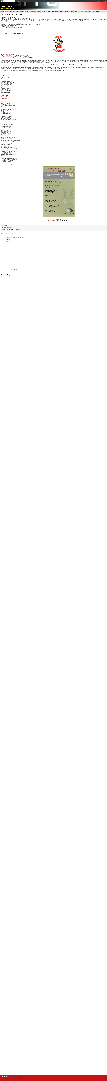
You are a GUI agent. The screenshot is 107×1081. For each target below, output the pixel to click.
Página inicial (59, 267)
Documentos (55, 11)
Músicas (12, 229)
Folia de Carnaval (51, 220)
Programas (32, 11)
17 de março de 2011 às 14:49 (17, 237)
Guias (26, 11)
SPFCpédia (6, 6)
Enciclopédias (88, 11)
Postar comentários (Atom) (11, 269)
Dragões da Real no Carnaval (12, 34)
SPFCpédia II (96, 11)
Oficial (6, 11)
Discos (61, 11)
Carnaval (8, 229)
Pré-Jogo (67, 11)
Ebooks (22, 11)
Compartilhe (3, 225)
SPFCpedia (4, 1076)
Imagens (76, 11)
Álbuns (38, 11)
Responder (8, 241)
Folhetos (43, 11)
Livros (17, 11)
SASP (60, 223)
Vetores (81, 11)
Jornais (49, 11)
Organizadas (17, 229)
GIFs (72, 11)
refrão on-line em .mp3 (6, 164)
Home (2, 11)
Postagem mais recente (6, 267)
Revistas (12, 11)
